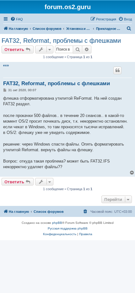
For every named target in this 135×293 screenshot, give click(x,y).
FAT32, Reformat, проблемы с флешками (61, 40)
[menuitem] (16, 19)
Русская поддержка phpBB (68, 228)
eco (6, 65)
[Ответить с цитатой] (117, 70)
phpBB (57, 222)
